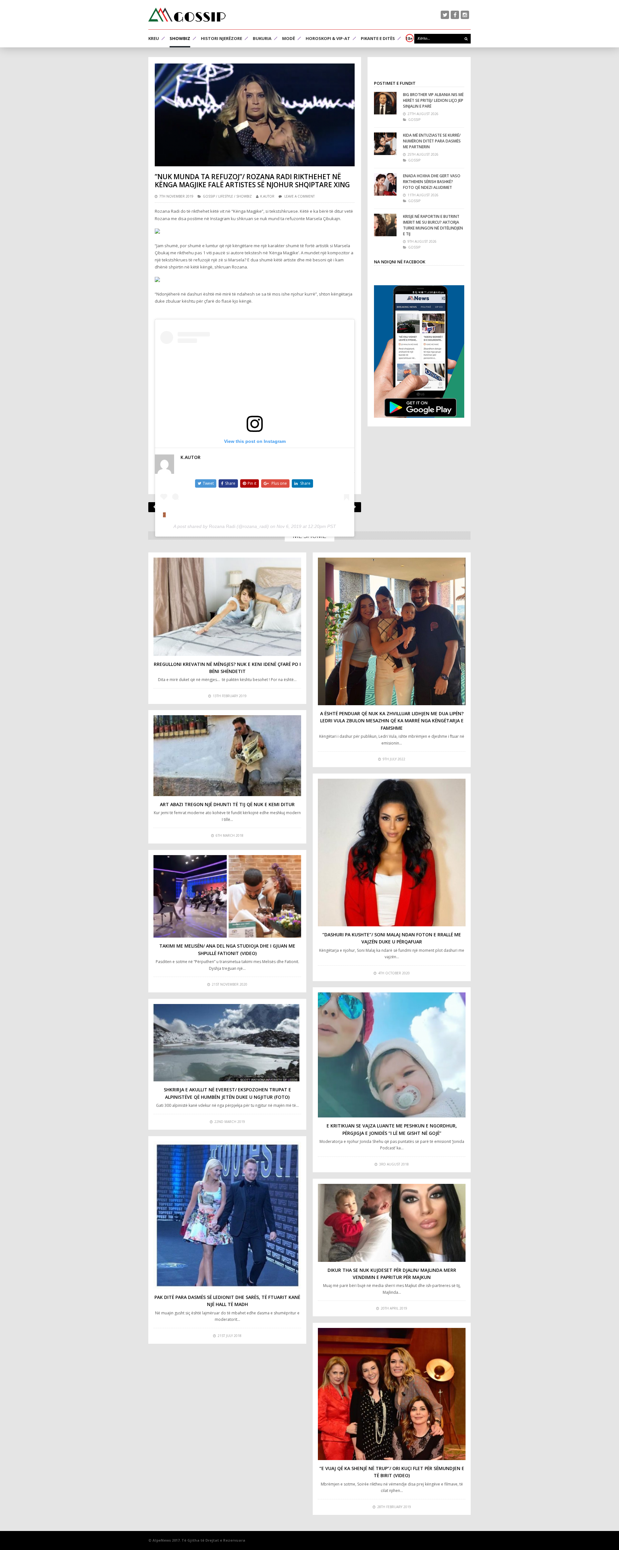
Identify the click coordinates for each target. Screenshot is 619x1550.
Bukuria (262, 38)
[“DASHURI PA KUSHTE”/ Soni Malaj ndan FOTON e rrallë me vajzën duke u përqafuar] (392, 852)
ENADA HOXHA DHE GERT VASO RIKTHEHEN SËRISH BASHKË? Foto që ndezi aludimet (431, 181)
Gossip (209, 196)
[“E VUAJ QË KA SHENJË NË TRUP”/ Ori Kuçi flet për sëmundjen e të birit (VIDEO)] (392, 1394)
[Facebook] (455, 15)
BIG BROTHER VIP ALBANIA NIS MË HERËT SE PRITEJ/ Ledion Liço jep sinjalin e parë (433, 100)
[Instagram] (465, 15)
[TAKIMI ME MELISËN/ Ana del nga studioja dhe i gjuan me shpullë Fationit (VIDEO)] (227, 896)
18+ (409, 38)
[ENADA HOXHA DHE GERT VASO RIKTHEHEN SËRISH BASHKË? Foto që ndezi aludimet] (385, 184)
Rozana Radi (222, 526)
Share (230, 483)
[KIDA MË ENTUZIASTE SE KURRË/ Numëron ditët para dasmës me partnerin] (385, 143)
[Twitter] (445, 15)
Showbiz (180, 38)
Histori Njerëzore (221, 38)
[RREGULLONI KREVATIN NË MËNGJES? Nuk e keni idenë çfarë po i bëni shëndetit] (227, 607)
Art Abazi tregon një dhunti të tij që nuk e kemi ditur (227, 804)
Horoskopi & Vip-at (328, 38)
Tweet (208, 483)
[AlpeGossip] (187, 15)
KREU (153, 38)
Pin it (252, 483)
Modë (288, 38)
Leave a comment (299, 196)
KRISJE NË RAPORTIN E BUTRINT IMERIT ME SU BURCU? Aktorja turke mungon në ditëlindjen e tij (433, 225)
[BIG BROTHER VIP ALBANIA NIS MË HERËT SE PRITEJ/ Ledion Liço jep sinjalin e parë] (385, 103)
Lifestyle (225, 196)
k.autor (267, 196)
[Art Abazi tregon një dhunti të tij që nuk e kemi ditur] (227, 755)
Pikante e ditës (378, 38)
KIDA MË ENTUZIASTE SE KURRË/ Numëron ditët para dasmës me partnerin (432, 141)
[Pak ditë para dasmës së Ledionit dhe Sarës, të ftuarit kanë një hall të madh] (227, 1215)
